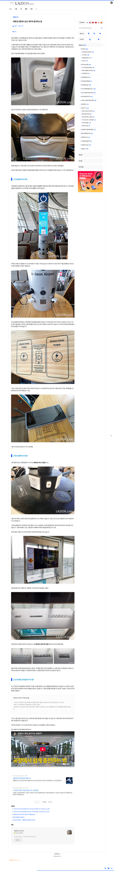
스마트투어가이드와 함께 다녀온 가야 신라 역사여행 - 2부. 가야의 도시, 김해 (31, 809)
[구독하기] (111, 435)
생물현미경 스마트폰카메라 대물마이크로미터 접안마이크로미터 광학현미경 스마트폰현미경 (37, 780)
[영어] (90, 22)
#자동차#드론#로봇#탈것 (88, 129)
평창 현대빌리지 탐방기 (19, 817)
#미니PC (85, 61)
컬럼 (26, 9)
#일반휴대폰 (85, 73)
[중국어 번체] (96, 22)
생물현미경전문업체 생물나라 (22, 778)
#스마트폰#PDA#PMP (88, 67)
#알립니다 (84, 149)
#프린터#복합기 (86, 123)
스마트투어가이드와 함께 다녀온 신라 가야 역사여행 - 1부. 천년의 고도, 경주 (31, 812)
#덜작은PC (84, 104)
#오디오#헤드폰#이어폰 (88, 93)
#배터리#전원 (86, 125)
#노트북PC (85, 55)
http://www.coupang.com (19, 788)
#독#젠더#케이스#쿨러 (88, 117)
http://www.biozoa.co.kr (18, 775)
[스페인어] (101, 22)
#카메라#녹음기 (86, 85)
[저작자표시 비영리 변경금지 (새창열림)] (50, 802)
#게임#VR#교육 (86, 77)
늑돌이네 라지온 (19, 831)
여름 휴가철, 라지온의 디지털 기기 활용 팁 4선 (24, 814)
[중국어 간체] (93, 22)
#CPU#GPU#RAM (86, 81)
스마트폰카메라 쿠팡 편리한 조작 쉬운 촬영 (25, 790)
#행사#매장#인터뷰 (87, 133)
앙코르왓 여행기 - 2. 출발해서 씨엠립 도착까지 (24, 820)
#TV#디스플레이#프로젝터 (88, 100)
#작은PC (84, 49)
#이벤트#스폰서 (86, 145)
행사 (31, 9)
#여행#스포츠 (85, 137)
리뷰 (16, 9)
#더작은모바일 (86, 64)
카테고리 (82, 45)
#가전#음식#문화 (86, 141)
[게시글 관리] (39, 802)
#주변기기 (85, 108)
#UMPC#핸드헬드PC (88, 52)
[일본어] (99, 22)
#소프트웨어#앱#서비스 (88, 89)
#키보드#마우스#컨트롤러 (89, 120)
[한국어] (87, 22)
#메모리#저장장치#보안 (88, 111)
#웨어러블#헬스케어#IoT (88, 70)
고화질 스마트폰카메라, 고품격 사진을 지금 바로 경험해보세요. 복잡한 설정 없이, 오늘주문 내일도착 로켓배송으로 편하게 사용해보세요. (42, 793)
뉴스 (10, 9)
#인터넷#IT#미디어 (87, 96)
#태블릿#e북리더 (87, 58)
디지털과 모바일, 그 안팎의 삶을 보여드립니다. (25, 836)
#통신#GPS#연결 (86, 114)
